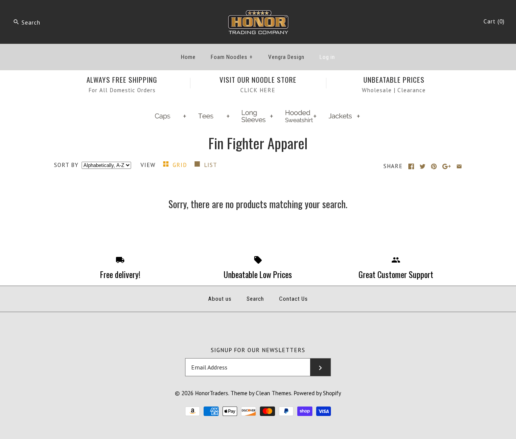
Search (255, 298)
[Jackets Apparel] (345, 121)
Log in (327, 57)
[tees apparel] (214, 121)
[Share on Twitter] (422, 166)
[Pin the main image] (434, 166)
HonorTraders (211, 393)
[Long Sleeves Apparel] (258, 121)
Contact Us (293, 298)
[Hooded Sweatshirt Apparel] (301, 121)
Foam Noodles (232, 57)
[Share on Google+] (446, 166)
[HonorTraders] (258, 13)
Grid (181, 164)
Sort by (66, 164)
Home (188, 57)
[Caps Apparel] (171, 121)
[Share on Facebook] (411, 166)
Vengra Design (286, 57)
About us (220, 298)
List (210, 164)
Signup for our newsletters (258, 350)
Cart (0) (494, 21)
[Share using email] (459, 166)
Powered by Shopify (317, 393)
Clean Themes (273, 393)
